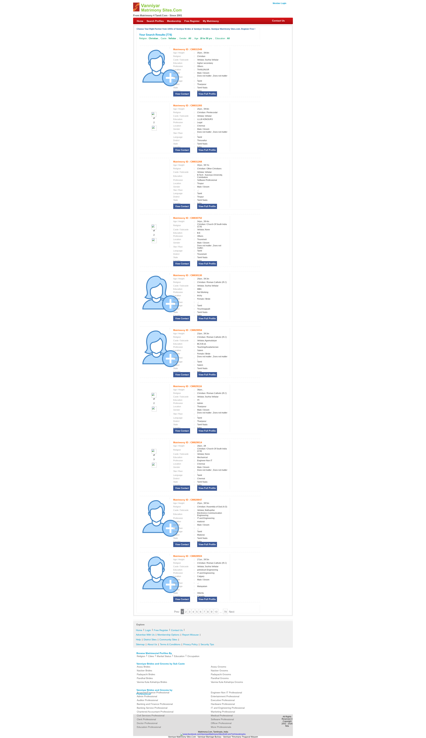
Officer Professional (221, 723)
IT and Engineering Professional (228, 708)
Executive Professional (223, 700)
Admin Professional (147, 696)
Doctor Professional (147, 723)
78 (225, 611)
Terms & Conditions (170, 644)
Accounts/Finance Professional (153, 692)
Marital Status (164, 656)
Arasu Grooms (218, 666)
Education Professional (149, 727)
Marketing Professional (223, 711)
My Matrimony (211, 21)
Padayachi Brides (146, 674)
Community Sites (168, 639)
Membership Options (168, 634)
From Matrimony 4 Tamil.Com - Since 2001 (157, 15)
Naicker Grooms (219, 670)
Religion (141, 656)
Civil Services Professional (150, 715)
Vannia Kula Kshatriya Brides (152, 682)
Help (138, 639)
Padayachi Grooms (221, 674)
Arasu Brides (143, 666)
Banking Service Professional (152, 708)
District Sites (150, 639)
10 (215, 611)
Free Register (192, 21)
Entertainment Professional (225, 696)
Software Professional (222, 719)
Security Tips (207, 644)
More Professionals (221, 727)
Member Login (279, 3)
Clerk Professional (146, 719)
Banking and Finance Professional (155, 704)
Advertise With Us (145, 634)
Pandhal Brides (145, 678)
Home (140, 21)
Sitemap (140, 644)
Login (148, 630)
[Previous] (153, 116)
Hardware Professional (223, 704)
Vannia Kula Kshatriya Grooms (227, 682)
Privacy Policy (190, 644)
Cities (151, 656)
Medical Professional (222, 715)
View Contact (182, 94)
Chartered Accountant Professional (155, 711)
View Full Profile (207, 94)
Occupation (193, 656)
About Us (152, 644)
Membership (174, 21)
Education (179, 656)
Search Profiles (155, 21)
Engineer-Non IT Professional (226, 692)
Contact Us (278, 20)
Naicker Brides (144, 670)
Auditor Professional (147, 700)
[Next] (154, 130)
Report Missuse (190, 634)
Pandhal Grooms (220, 678)
